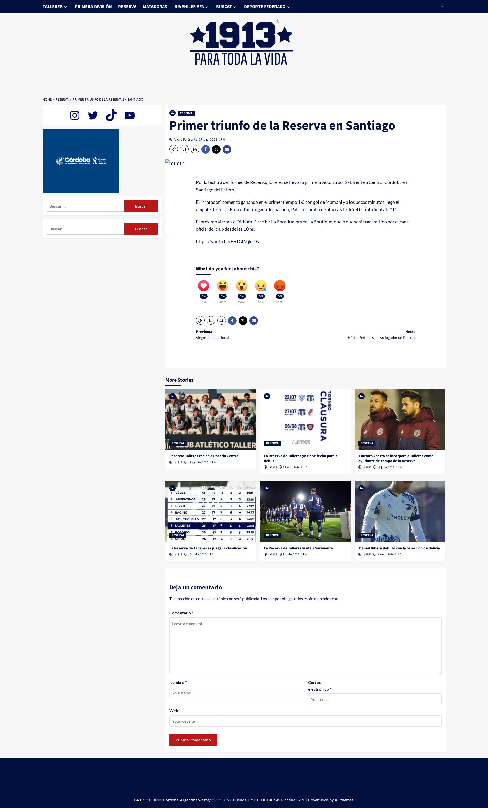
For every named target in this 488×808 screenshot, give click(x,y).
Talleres (275, 182)
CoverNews (318, 799)
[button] (173, 149)
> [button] (442, 6)
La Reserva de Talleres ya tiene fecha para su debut (302, 458)
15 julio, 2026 (291, 467)
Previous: (212, 334)
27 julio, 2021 (208, 139)
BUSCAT (224, 7)
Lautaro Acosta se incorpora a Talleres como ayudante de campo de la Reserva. (395, 458)
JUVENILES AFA (189, 7)
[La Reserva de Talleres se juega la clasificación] (210, 511)
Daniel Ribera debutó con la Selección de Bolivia (399, 548)
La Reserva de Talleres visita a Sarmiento (298, 548)
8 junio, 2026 (385, 554)
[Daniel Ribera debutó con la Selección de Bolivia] (400, 511)
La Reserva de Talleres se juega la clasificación (208, 548)
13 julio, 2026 (385, 467)
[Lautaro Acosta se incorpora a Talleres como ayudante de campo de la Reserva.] (400, 419)
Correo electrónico (319, 685)
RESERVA (127, 7)
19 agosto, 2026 (198, 462)
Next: (381, 334)
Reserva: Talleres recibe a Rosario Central (204, 456)
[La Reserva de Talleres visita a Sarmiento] (305, 511)
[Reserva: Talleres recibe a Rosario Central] (210, 419)
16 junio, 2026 (197, 554)
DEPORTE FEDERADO (264, 7)
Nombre (178, 682)
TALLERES (53, 7)
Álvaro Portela (183, 139)
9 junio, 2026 (291, 554)
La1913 (177, 462)
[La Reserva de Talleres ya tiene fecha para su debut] (305, 419)
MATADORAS (155, 7)
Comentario (181, 612)
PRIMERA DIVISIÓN (93, 7)
